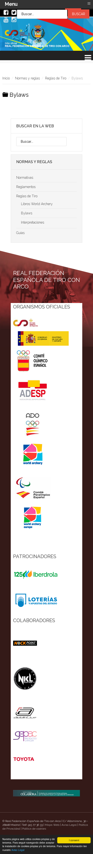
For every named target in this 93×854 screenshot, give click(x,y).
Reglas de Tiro (55, 78)
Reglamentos (26, 187)
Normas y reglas (27, 78)
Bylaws (26, 213)
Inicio (6, 78)
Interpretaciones (32, 222)
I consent (74, 840)
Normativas (24, 177)
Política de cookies (34, 828)
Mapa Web (52, 824)
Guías (20, 233)
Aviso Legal (17, 850)
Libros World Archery (37, 204)
